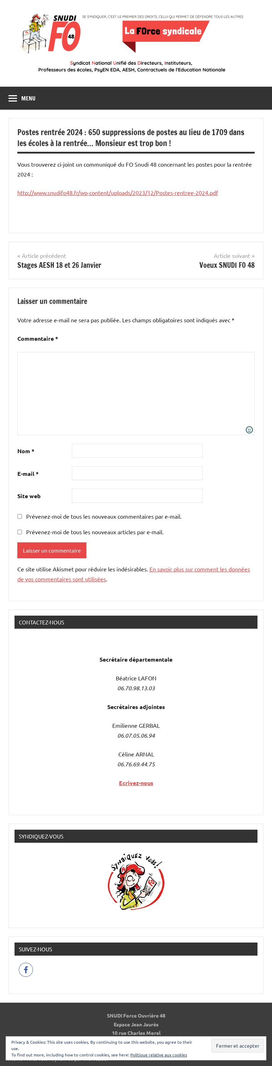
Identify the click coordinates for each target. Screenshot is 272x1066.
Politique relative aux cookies (158, 1055)
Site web (29, 496)
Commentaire (37, 338)
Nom (25, 451)
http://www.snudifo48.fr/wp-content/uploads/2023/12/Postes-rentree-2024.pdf (117, 192)
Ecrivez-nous (136, 782)
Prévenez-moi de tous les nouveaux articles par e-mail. (95, 531)
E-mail (28, 473)
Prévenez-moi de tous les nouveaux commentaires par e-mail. (104, 516)
